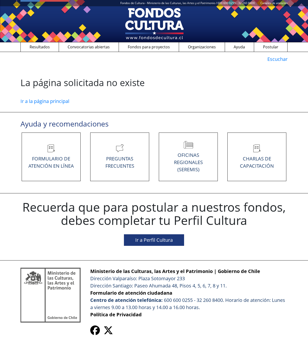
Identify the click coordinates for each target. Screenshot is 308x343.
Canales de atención (274, 3)
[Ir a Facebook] (95, 332)
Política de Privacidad (116, 314)
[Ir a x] (108, 332)
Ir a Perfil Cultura (154, 240)
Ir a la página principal (44, 101)
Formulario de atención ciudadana (131, 293)
